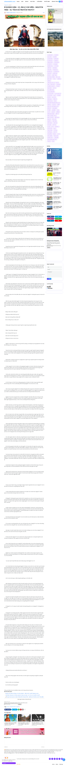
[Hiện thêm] (25, 709)
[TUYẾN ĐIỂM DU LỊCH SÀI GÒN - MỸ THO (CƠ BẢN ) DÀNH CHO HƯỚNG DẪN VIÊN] (50, 193)
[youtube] (58, 221)
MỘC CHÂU (54, 119)
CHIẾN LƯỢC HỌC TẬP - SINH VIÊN (53, 82)
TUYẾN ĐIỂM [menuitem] (39, 1)
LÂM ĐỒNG (53, 110)
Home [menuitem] (18, 1)
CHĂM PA (49, 80)
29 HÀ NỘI (54, 56)
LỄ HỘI (58, 110)
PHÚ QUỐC (49, 124)
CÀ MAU (54, 78)
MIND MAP (49, 119)
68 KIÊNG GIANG (50, 66)
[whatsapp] (58, 219)
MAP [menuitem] (22, 1)
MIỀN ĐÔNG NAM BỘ (51, 113)
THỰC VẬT (55, 132)
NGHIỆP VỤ (49, 121)
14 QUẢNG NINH (50, 55)
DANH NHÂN (50, 88)
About (57, 764)
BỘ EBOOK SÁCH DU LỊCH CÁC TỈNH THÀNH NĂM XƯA (57, 197)
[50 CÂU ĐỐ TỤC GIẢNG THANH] (50, 165)
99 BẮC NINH (55, 73)
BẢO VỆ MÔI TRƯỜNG (51, 77)
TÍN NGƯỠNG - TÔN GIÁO (52, 133)
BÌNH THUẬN (50, 78)
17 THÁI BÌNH (56, 55)
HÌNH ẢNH (49, 104)
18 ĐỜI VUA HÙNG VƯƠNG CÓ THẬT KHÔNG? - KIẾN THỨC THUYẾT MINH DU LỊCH (22, 693)
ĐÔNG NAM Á (50, 99)
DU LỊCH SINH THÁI (58, 93)
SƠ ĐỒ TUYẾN (50, 128)
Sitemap (61, 764)
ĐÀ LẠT (55, 95)
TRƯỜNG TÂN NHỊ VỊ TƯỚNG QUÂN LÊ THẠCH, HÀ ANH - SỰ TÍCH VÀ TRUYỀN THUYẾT (23, 695)
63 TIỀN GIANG (56, 62)
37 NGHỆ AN (56, 60)
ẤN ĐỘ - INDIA (54, 75)
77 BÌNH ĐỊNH (54, 67)
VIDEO (53, 141)
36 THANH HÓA (50, 60)
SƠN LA (54, 128)
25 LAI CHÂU (50, 56)
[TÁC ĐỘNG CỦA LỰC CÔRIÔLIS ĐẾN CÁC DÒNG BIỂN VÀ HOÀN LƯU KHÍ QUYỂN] (50, 179)
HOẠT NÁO (54, 104)
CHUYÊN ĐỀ (58, 84)
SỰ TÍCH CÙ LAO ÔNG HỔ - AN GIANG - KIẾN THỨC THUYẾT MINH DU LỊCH (57, 188)
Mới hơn (6, 746)
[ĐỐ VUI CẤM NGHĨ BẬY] (50, 174)
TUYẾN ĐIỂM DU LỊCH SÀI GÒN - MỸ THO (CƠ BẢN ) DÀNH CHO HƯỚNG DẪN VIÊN (57, 193)
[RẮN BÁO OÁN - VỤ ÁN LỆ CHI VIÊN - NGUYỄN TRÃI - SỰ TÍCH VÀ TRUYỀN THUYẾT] (50, 184)
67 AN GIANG (55, 64)
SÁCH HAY (54, 124)
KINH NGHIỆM (55, 108)
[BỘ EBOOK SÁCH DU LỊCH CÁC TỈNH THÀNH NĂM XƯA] (50, 198)
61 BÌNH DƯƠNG (50, 62)
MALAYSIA (53, 111)
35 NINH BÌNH (56, 58)
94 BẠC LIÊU (49, 73)
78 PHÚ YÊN (49, 69)
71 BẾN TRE (49, 67)
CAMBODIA (59, 78)
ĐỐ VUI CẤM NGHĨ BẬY (56, 173)
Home (53, 764)
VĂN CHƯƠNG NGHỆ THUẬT (52, 139)
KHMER (58, 104)
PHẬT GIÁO (55, 122)
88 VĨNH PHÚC (50, 71)
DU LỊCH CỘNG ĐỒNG (51, 91)
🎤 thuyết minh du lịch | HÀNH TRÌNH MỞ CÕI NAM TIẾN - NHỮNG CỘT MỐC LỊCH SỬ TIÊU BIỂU (25, 697)
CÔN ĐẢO (58, 86)
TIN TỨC (58, 133)
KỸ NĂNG (49, 110)
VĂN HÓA (17, 706)
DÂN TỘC (54, 88)
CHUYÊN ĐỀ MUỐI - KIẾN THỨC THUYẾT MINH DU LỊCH (57, 202)
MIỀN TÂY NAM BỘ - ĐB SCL (52, 115)
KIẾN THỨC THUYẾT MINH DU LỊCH (53, 106)
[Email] (23, 709)
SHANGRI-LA (57, 126)
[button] (60, 1)
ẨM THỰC (49, 75)
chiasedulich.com (9, 1)
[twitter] (58, 217)
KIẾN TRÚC (49, 108)
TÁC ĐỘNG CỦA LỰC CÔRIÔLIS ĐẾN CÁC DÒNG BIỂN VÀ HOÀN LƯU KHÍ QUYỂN (57, 178)
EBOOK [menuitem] (26, 1)
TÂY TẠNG (55, 130)
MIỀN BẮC (58, 111)
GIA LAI (55, 100)
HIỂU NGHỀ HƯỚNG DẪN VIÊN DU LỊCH (54, 102)
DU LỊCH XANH (50, 95)
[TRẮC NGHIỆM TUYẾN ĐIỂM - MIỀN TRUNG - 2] (50, 208)
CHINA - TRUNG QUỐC (51, 84)
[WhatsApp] (19, 709)
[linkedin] (50, 221)
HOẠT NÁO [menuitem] (32, 1)
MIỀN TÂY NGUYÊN (50, 117)
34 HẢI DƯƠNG (50, 58)
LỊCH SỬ (8, 706)
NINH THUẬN (55, 121)
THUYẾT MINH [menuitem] (47, 1)
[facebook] (50, 217)
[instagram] (50, 219)
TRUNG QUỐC (56, 135)
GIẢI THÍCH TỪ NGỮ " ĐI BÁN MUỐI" (57, 169)
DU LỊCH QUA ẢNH (50, 93)
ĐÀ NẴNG (58, 95)
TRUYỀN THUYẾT (13, 706)
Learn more (10, 760)
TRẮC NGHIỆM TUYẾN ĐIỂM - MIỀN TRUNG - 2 (57, 207)
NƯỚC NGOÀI (50, 122)
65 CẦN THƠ (50, 64)
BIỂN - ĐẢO (58, 77)
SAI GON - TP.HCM (50, 126)
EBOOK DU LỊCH (50, 100)
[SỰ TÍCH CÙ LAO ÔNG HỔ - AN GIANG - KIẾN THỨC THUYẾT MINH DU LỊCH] (50, 188)
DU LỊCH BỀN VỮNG (51, 89)
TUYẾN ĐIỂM (56, 137)
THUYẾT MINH (50, 132)
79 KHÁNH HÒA (55, 69)
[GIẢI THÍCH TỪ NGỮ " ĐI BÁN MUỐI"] (50, 169)
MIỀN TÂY (57, 113)
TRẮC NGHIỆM (50, 135)
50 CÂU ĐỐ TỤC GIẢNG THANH (56, 164)
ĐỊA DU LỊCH (54, 97)
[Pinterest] (21, 709)
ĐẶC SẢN (49, 97)
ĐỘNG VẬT (55, 99)
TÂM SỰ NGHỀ (50, 130)
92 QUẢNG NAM (56, 71)
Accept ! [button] (4, 763)
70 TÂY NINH (56, 66)
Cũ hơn (42, 746)
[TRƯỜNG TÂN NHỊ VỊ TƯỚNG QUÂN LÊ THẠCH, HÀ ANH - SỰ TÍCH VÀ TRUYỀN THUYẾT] (38, 718)
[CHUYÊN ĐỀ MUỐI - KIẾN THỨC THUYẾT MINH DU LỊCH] (50, 203)
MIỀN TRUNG (57, 117)
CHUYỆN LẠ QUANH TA (51, 86)
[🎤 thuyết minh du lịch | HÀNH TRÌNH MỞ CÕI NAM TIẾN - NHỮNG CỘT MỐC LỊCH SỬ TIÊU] (10, 718)
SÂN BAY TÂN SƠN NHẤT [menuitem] (57, 1)
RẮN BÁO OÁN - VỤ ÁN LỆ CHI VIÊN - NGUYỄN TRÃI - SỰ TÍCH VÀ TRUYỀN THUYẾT (57, 183)
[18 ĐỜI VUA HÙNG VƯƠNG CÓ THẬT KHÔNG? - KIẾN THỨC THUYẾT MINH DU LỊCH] (24, 718)
